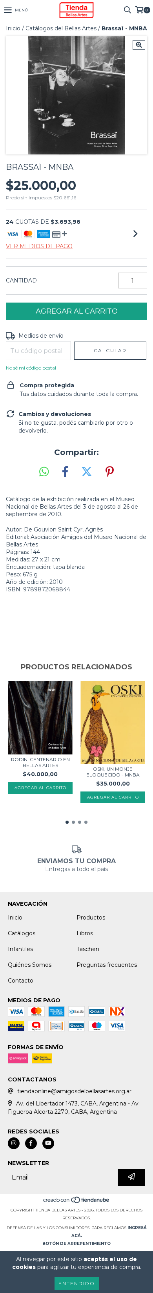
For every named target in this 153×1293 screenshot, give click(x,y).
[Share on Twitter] (86, 472)
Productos (90, 917)
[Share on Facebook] (65, 472)
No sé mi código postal (31, 368)
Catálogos (21, 933)
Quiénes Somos (29, 964)
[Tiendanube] (76, 1202)
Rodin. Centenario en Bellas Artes (40, 762)
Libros (84, 933)
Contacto (20, 980)
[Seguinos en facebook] (31, 1143)
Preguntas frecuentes (106, 964)
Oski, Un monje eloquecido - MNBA (113, 772)
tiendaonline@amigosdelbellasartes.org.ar (74, 1091)
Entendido (76, 1283)
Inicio (13, 28)
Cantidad (21, 280)
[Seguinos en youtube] (48, 1143)
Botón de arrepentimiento (76, 1243)
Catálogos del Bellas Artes (61, 28)
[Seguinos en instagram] (14, 1143)
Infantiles (20, 949)
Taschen (87, 949)
